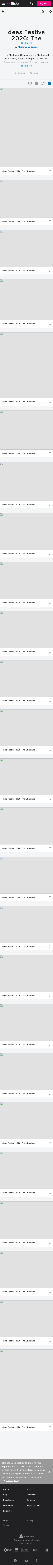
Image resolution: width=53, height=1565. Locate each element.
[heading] (13, 3)
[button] (42, 11)
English (6, 1511)
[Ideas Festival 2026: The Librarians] (26, 127)
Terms (6, 1525)
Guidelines (8, 1505)
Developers (8, 1500)
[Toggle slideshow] (30, 83)
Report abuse (33, 1505)
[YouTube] (26, 1560)
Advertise (31, 1494)
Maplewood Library (28, 47)
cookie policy (12, 1480)
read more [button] (26, 42)
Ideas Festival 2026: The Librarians (18, 171)
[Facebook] (15, 1560)
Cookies (31, 1500)
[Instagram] (37, 1560)
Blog (5, 1494)
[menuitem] (31, 3)
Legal (5, 1520)
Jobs (29, 1489)
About (6, 1489)
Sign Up (44, 3)
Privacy (30, 1520)
